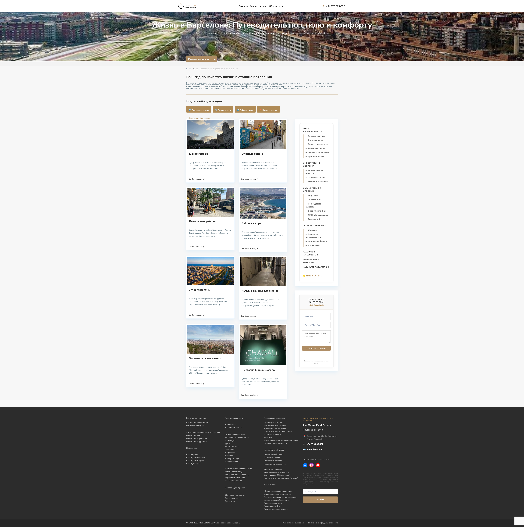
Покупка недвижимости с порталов (280, 497)
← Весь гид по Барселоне (198, 118)
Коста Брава (192, 454)
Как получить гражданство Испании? (281, 478)
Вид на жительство (273, 469)
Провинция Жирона (195, 435)
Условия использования (293, 523)
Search (320, 499)
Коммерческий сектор (274, 454)
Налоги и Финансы (272, 434)
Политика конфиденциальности (323, 523)
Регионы (243, 6)
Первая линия (231, 461)
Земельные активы (273, 460)
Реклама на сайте (272, 506)
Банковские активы (273, 503)
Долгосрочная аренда (235, 495)
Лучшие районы (199, 290)
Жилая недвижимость (235, 434)
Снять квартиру (232, 498)
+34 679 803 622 (315, 444)
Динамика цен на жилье (275, 428)
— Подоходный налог (316, 241)
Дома (227, 443)
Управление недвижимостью (277, 494)
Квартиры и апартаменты (237, 437)
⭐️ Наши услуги (313, 275)
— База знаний (313, 219)
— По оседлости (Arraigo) (313, 205)
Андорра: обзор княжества (311, 261)
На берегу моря (232, 458)
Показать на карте (195, 425)
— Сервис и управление (317, 152)
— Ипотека (311, 230)
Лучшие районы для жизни (260, 291)
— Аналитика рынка (316, 148)
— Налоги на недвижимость (313, 235)
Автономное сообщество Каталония (203, 432)
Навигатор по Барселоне (316, 267)
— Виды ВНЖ (312, 195)
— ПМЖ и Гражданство (317, 215)
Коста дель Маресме (195, 457)
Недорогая (230, 452)
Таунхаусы (230, 449)
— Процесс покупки (315, 136)
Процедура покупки (273, 422)
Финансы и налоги (315, 225)
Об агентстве (276, 6)
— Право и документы (317, 144)
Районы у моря (251, 223)
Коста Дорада (193, 463)
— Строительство (314, 140)
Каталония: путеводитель (310, 253)
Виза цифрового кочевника (276, 472)
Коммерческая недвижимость (238, 468)
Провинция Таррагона (196, 441)
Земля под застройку (235, 488)
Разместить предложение (276, 509)
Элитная (229, 455)
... (219, 168)
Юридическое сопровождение (278, 491)
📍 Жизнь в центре (268, 110)
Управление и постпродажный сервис (281, 440)
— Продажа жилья (315, 156)
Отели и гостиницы (234, 471)
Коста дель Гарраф (195, 460)
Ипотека (268, 437)
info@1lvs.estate (314, 449)
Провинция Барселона (196, 438)
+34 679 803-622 (335, 6)
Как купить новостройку (275, 425)
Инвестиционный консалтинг (277, 500)
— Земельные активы (317, 181)
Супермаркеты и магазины (237, 474)
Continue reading (196, 179)
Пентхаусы (230, 440)
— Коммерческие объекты (314, 172)
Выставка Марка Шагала (258, 370)
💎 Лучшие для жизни (199, 110)
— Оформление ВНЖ (316, 211)
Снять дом (230, 501)
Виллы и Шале (232, 446)
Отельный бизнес (272, 457)
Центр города (198, 154)
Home (188, 69)
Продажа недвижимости (275, 443)
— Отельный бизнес (316, 177)
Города (253, 6)
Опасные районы (253, 154)
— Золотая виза (313, 199)
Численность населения (205, 358)
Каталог (263, 6)
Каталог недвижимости (197, 422)
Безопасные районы (202, 221)
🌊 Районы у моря (245, 110)
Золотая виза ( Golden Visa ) (277, 475)
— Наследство (313, 245)
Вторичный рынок (233, 427)
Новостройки (231, 424)
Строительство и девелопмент (278, 431)
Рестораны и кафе (233, 480)
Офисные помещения (235, 477)
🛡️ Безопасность (223, 110)
